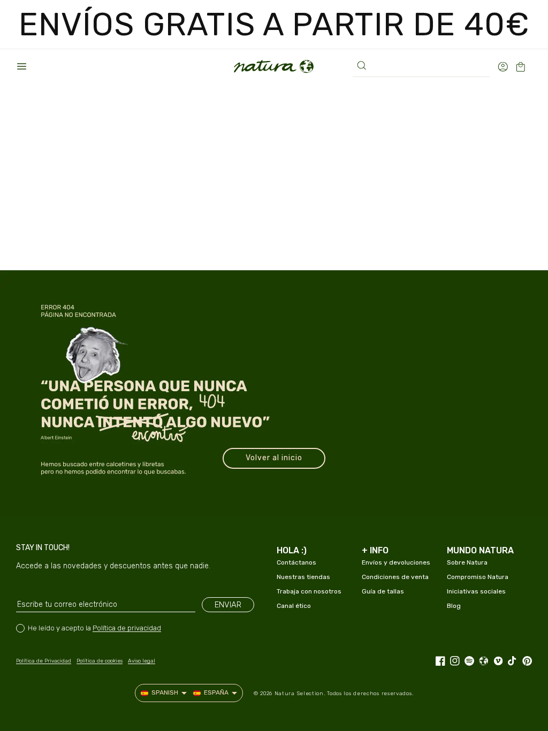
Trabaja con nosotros (309, 591)
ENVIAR (228, 605)
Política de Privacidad (43, 661)
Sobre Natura (467, 562)
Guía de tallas (383, 591)
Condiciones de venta (395, 577)
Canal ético (294, 606)
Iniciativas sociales (476, 591)
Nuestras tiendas (303, 577)
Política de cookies (100, 661)
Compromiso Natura (477, 577)
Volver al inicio (274, 457)
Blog (454, 606)
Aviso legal (141, 661)
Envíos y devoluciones (396, 562)
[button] (21, 66)
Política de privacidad (127, 628)
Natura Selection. (300, 693)
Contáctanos (296, 562)
